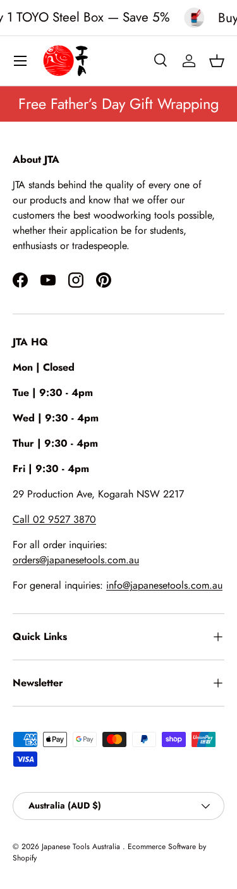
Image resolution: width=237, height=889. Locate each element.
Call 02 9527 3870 (54, 519)
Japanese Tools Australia (82, 846)
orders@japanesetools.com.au (76, 560)
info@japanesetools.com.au (164, 585)
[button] (217, 61)
